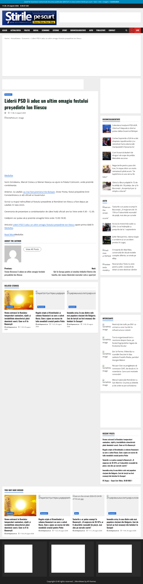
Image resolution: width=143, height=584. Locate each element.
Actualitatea (16, 30)
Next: (74, 271)
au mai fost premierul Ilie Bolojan (39, 191)
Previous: (24, 271)
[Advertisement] (71, 57)
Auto (91, 30)
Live (137, 30)
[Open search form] (126, 30)
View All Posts (32, 249)
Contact (112, 30)
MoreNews (79, 581)
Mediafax (8, 175)
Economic (45, 30)
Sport (64, 30)
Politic (27, 30)
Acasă (4, 30)
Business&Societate (78, 30)
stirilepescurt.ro (11, 327)
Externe (56, 30)
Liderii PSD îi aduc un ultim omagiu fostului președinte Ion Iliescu (44, 224)
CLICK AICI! (114, 2)
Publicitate (100, 30)
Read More (9, 234)
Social (35, 30)
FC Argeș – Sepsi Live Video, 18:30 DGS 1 (117, 480)
